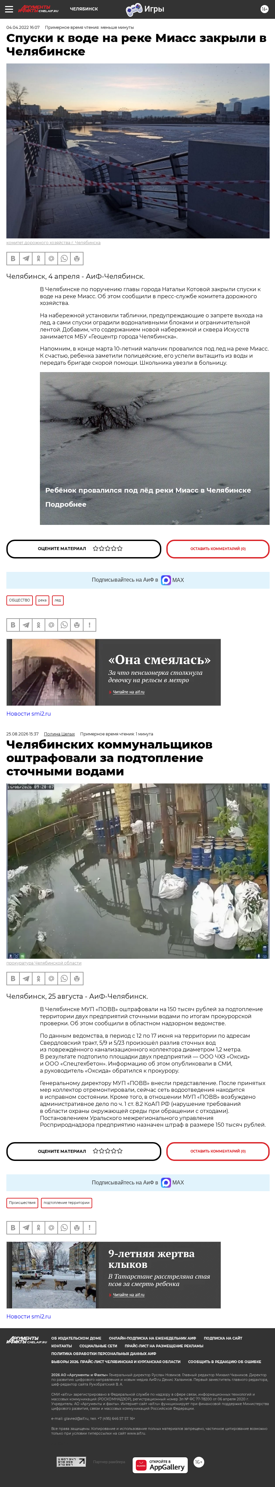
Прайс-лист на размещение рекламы (164, 1346)
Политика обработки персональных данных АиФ (103, 1354)
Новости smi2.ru (28, 714)
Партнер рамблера (109, 1462)
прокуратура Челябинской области (43, 962)
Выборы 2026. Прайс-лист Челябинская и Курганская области (115, 1362)
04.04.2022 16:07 (23, 27)
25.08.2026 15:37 (22, 733)
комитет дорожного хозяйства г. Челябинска (53, 242)
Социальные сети (98, 1346)
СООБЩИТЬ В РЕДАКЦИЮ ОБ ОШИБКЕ (224, 1362)
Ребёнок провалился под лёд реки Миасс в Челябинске (148, 490)
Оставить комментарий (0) (218, 549)
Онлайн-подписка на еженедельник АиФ (152, 1338)
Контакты (61, 1346)
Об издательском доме (76, 1338)
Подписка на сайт (223, 1338)
